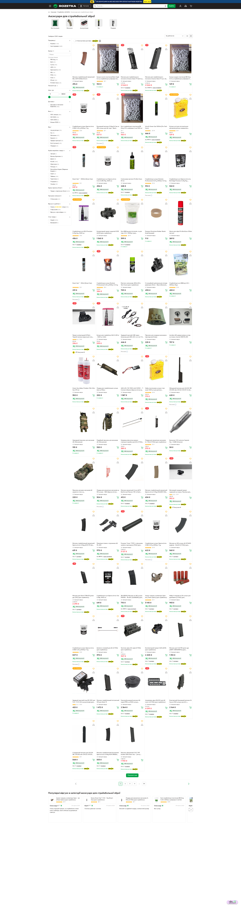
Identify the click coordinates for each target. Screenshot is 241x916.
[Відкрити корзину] (191, 6)
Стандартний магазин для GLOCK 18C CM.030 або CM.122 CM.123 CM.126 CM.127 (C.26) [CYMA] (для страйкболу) (83, 754)
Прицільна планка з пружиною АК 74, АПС (107, 544)
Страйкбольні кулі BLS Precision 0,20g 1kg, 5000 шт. (82, 232)
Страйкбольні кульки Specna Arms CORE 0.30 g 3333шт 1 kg (155, 544)
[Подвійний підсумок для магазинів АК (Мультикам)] (108, 422)
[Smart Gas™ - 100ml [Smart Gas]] (83, 264)
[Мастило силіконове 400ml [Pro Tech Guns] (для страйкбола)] (132, 264)
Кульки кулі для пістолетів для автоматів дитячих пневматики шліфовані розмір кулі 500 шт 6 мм (180, 127)
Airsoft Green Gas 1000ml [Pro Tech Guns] (156, 127)
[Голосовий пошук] (165, 6)
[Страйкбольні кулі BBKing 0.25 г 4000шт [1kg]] (180, 264)
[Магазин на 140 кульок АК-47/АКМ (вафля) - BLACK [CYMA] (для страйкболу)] (180, 525)
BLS (53, 62)
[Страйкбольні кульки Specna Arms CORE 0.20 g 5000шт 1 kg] (83, 108)
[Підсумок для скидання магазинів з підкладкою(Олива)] (156, 316)
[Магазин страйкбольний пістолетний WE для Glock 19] (108, 682)
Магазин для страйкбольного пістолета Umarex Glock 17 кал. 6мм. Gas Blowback (156, 78)
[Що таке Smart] (100, 41)
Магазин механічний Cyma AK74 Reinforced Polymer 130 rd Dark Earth (131, 491)
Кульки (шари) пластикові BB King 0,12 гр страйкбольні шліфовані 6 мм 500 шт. (180, 78)
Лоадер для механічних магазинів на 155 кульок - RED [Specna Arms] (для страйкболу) (108, 491)
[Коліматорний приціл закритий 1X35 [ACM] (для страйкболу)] (108, 213)
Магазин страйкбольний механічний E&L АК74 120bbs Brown (83, 77)
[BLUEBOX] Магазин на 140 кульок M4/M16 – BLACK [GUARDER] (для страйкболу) (131, 597)
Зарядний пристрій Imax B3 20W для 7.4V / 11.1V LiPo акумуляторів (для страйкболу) (83, 701)
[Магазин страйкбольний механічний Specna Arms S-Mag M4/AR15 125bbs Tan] (156, 472)
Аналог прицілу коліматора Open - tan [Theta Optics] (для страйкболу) (156, 596)
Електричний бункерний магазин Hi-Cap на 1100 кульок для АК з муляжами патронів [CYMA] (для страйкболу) (180, 701)
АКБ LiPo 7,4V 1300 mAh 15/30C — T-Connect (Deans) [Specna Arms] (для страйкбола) (132, 389)
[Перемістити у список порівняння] (93, 49)
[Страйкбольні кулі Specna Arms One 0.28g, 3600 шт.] (108, 577)
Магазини (54, 135)
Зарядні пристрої (56, 140)
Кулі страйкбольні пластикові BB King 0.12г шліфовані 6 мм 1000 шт (131, 127)
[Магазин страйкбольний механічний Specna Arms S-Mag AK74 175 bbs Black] (83, 525)
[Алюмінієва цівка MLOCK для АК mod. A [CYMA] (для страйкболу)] (156, 682)
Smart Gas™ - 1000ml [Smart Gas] (82, 179)
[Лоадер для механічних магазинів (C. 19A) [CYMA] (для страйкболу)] (156, 422)
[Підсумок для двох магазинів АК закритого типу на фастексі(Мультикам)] (83, 472)
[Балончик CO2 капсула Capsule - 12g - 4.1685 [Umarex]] (180, 422)
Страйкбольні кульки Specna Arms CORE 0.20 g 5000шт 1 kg (83, 127)
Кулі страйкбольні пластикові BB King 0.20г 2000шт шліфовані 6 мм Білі (172, 799)
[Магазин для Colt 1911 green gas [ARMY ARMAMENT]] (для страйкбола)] (180, 629)
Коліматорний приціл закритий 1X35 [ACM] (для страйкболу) (108, 232)
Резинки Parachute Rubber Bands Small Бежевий (155, 232)
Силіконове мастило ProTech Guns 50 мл (131, 180)
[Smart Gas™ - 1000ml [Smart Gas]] (83, 160)
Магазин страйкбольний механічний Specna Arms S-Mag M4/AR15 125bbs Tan (156, 491)
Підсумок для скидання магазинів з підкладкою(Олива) (156, 336)
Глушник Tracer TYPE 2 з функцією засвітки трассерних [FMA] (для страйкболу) (132, 544)
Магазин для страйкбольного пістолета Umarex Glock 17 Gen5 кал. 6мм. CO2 (132, 78)
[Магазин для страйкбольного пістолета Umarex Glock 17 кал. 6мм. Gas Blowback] (156, 58)
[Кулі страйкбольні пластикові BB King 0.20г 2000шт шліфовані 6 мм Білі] (156, 800)
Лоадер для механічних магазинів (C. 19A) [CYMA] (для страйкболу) (155, 441)
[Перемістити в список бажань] (93, 45)
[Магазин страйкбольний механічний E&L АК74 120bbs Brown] (83, 58)
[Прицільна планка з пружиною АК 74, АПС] (108, 525)
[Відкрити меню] (50, 6)
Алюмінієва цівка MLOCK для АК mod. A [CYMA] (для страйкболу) (155, 701)
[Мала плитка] (191, 36)
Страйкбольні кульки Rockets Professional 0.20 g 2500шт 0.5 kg (155, 180)
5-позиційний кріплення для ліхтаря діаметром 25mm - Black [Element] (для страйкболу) (156, 284)
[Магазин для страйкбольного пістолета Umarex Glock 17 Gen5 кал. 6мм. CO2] (132, 58)
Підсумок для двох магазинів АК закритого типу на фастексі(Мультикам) (82, 491)
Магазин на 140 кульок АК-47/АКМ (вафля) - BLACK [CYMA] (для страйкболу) (180, 544)
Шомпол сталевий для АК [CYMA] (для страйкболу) (107, 648)
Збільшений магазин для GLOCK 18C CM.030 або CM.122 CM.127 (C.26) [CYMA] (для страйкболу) (180, 389)
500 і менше (55, 114)
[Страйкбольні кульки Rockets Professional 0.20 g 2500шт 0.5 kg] (156, 160)
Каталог (86, 6)
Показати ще (52, 85)
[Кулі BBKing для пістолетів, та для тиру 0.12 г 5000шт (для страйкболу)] (132, 213)
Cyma (53, 64)
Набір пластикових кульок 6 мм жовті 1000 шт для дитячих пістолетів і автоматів (155, 389)
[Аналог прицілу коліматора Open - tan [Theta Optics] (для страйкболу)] (156, 577)
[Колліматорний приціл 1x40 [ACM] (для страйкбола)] (156, 629)
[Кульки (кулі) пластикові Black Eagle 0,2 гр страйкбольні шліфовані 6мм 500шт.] (108, 58)
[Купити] (93, 84)
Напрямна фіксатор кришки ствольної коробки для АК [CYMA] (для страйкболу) (131, 441)
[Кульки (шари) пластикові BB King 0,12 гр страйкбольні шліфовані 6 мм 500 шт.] (180, 58)
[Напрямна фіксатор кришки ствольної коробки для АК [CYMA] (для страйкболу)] (132, 422)
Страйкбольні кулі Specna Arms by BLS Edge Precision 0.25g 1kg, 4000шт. (180, 180)
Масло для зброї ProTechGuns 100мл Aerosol (180, 232)
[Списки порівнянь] (186, 6)
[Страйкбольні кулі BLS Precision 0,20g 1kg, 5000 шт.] (83, 213)
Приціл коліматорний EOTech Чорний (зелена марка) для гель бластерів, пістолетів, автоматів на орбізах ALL (82, 336)
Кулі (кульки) (56, 143)
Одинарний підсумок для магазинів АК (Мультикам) (83, 441)
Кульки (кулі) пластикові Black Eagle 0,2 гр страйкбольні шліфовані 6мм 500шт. (108, 78)
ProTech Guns (55, 83)
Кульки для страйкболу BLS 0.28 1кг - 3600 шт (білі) (108, 336)
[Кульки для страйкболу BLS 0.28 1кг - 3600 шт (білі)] (108, 316)
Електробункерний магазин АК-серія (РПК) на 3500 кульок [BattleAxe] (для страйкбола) (131, 701)
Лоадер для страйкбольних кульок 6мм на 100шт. (107, 389)
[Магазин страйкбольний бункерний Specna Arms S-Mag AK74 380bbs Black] (108, 734)
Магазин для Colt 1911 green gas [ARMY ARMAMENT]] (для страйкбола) (179, 649)
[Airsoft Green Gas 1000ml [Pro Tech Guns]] (156, 108)
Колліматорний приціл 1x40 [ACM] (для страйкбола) (155, 648)
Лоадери (54, 146)
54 (144, 783)
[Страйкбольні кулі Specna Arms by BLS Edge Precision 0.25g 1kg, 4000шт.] (180, 160)
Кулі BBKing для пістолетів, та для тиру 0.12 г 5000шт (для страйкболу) (131, 232)
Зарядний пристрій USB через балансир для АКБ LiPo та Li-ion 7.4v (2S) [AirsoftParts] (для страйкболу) (132, 336)
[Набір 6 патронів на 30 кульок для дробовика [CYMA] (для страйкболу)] (180, 577)
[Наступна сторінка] (189, 784)
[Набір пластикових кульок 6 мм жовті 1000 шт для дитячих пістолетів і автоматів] (156, 369)
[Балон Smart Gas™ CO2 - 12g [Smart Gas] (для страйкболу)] (86, 800)
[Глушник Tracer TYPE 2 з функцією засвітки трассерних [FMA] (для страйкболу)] (132, 525)
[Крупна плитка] (187, 36)
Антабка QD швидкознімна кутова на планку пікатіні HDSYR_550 (179, 336)
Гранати (53, 138)
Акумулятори (56, 130)
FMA (53, 75)
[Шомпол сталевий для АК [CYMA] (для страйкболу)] (108, 629)
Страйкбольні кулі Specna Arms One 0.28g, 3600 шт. (108, 596)
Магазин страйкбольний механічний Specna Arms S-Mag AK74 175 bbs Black (83, 544)
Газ (52, 133)
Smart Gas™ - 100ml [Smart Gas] (82, 283)
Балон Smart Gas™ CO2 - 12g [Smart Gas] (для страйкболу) (102, 799)
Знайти (171, 6)
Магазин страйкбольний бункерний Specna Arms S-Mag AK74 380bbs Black (108, 754)
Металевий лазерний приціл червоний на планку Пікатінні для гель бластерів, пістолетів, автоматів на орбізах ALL (180, 491)
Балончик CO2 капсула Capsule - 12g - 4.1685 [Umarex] (179, 441)
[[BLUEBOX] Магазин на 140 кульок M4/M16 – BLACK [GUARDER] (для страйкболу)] (132, 577)
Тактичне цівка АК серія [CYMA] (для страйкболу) (131, 648)
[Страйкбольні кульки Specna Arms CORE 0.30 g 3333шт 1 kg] (156, 525)
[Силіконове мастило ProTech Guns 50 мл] (132, 160)
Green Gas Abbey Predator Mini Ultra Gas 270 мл (83, 389)
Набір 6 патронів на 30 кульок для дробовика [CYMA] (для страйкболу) (179, 597)
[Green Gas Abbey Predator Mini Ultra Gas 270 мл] (83, 369)
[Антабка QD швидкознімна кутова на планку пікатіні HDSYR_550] (180, 316)
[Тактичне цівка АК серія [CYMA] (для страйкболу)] (132, 629)
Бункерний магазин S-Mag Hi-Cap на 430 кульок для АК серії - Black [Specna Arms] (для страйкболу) (108, 127)
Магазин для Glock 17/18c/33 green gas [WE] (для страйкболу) (83, 596)
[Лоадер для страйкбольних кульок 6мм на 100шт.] (108, 369)
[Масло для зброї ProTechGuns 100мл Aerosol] (180, 213)
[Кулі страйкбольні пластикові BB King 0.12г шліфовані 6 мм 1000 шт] (132, 108)
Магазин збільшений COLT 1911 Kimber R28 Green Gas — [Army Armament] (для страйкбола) (130, 754)
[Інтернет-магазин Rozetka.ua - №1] (64, 6)
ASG (53, 67)
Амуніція (53, 12)
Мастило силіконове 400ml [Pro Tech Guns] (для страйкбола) (131, 284)
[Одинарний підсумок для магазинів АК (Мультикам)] (83, 422)
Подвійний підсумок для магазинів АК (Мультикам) (107, 441)
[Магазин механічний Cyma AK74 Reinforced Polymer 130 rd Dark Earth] (132, 472)
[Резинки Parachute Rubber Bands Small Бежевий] (156, 213)
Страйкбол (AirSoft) (63, 12)
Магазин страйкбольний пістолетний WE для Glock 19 (108, 701)
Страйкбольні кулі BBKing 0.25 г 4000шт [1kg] (179, 284)
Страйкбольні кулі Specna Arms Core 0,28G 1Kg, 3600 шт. (106, 180)
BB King (54, 59)
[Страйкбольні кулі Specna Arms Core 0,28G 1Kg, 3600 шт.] (108, 160)
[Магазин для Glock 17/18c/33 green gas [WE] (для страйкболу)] (83, 577)
